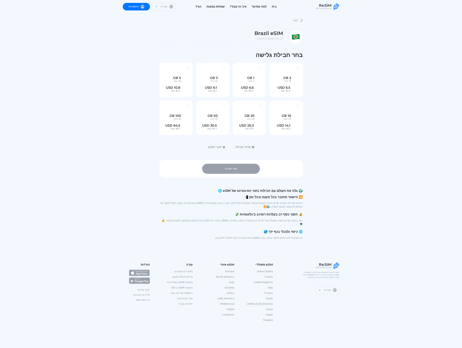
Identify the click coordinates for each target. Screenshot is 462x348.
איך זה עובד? (238, 6)
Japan (269, 315)
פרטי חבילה (243, 147)
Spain (269, 298)
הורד (198, 6)
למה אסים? (259, 6)
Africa (230, 293)
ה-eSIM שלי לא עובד (181, 293)
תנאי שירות (144, 290)
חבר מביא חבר (185, 298)
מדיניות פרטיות (141, 295)
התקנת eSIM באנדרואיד (180, 282)
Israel (269, 309)
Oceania (229, 288)
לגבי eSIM (215, 147)
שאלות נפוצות (215, 6)
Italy (270, 288)
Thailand (268, 320)
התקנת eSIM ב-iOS (182, 288)
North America (225, 277)
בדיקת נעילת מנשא (182, 277)
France (268, 293)
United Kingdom (263, 282)
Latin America (225, 298)
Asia (231, 282)
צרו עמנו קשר (143, 300)
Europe (229, 271)
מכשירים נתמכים (183, 271)
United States (265, 271)
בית (274, 6)
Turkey (268, 277)
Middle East (227, 304)
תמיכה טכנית (185, 304)
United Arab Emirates (260, 304)
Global (230, 309)
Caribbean (228, 315)
